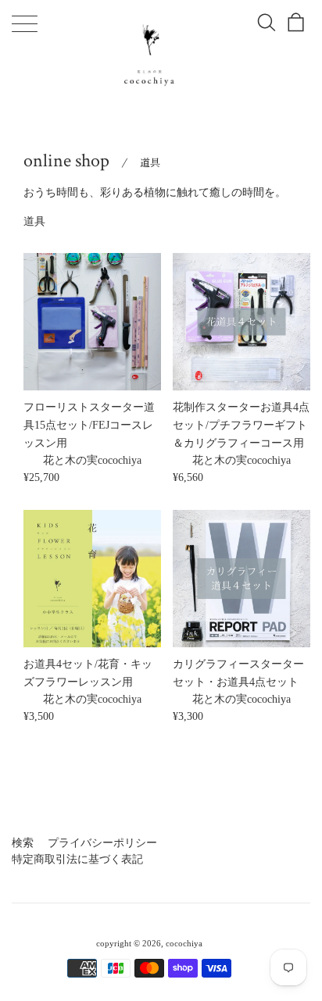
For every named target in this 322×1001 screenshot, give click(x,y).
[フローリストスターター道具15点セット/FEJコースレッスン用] (92, 321)
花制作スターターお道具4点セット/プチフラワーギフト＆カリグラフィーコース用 (241, 425)
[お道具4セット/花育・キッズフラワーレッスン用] (92, 578)
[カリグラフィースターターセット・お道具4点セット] (241, 578)
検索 (23, 843)
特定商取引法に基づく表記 (77, 859)
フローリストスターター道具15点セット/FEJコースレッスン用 (89, 425)
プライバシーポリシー (102, 843)
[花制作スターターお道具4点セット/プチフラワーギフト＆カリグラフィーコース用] (241, 321)
